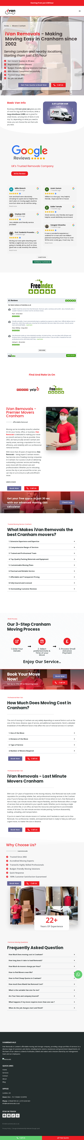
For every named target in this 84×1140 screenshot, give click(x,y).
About (4, 1079)
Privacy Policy (6, 1128)
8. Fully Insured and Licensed (20, 583)
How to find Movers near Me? (21, 972)
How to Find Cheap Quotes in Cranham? (25, 978)
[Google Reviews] (18, 1116)
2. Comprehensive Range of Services (23, 547)
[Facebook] (4, 1116)
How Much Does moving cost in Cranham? (26, 954)
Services (5, 1073)
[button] (42, 541)
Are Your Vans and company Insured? (24, 996)
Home (4, 1070)
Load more (42, 257)
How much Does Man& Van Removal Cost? (26, 984)
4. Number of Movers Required (21, 751)
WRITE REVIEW (71, 355)
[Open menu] (80, 11)
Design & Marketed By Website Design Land (26, 1128)
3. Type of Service (16, 745)
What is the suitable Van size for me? (24, 990)
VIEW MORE (42, 350)
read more (29, 325)
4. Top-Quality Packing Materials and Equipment (29, 559)
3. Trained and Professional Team (22, 553)
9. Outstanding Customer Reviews (23, 589)
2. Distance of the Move (18, 739)
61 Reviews (13, 301)
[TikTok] (13, 1116)
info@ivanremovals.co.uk (11, 1103)
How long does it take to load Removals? (25, 960)
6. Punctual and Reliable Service (22, 571)
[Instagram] (9, 1116)
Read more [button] (13, 206)
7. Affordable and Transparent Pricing (24, 577)
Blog (4, 1082)
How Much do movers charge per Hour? (25, 966)
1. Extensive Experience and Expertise (24, 541)
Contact (5, 1076)
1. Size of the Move (16, 733)
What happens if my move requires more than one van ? (32, 1002)
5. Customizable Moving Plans (21, 565)
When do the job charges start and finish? (26, 1008)
